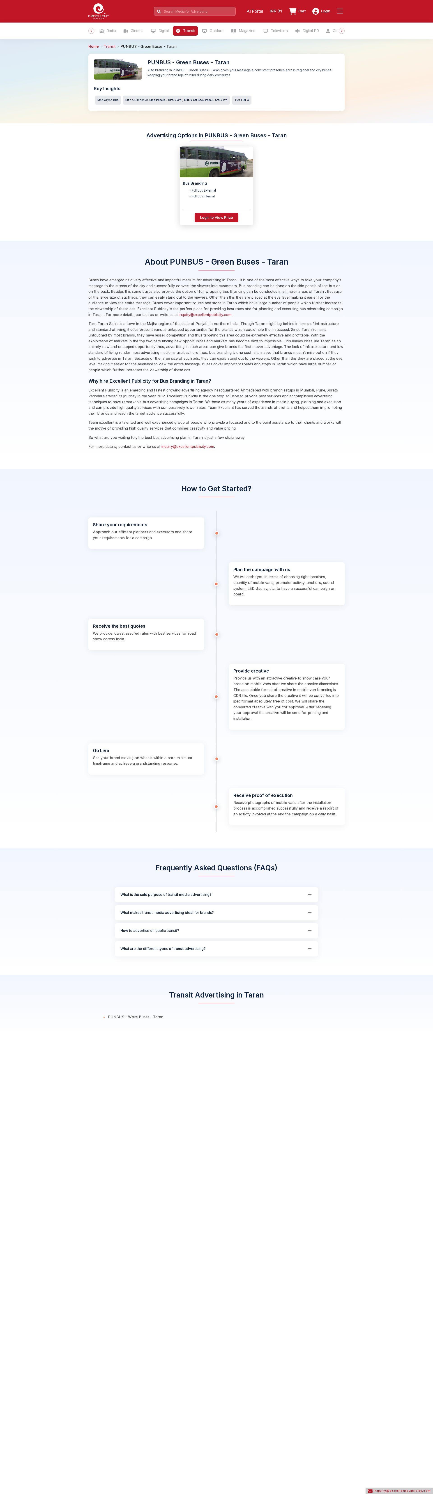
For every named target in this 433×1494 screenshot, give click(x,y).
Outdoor (216, 30)
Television (279, 30)
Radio (110, 30)
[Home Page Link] (98, 11)
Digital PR (310, 30)
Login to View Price (216, 217)
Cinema (136, 30)
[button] (341, 11)
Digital (163, 30)
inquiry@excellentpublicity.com (206, 314)
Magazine (246, 30)
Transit (188, 30)
